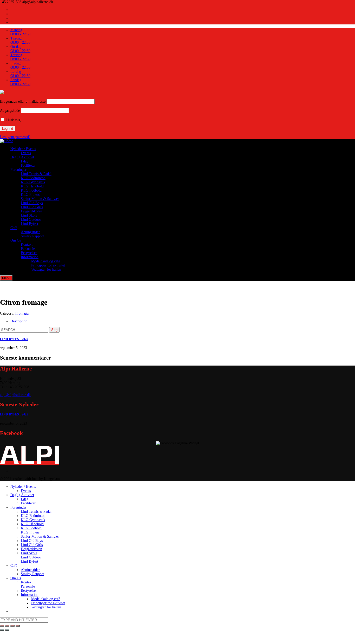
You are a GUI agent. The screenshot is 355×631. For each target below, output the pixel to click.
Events (26, 153)
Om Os (15, 240)
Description (18, 321)
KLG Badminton (33, 178)
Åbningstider (30, 232)
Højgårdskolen (31, 211)
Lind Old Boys (32, 203)
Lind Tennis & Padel (36, 174)
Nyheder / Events (23, 149)
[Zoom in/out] (18, 626)
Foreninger (18, 170)
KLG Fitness (30, 195)
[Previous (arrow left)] (2, 630)
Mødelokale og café (45, 261)
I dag (24, 161)
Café (13, 228)
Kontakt (26, 244)
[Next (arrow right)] (7, 630)
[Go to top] (29, 463)
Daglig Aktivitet (22, 157)
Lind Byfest (29, 224)
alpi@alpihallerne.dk (15, 395)
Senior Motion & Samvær (40, 199)
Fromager (22, 313)
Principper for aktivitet (48, 265)
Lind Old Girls (32, 207)
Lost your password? (15, 137)
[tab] (182, 321)
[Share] (7, 626)
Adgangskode (10, 111)
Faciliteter (28, 165)
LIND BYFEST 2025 (14, 339)
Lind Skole (29, 215)
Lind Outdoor (31, 220)
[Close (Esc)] (2, 626)
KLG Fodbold (31, 190)
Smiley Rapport (32, 236)
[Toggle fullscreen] (12, 626)
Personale (28, 249)
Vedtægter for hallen (46, 269)
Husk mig (13, 120)
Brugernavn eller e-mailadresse (22, 101)
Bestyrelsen (29, 253)
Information (29, 257)
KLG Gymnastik (33, 182)
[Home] (6, 141)
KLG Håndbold (32, 186)
